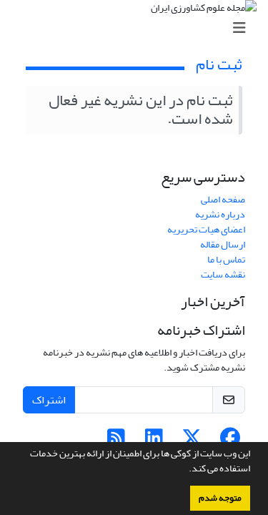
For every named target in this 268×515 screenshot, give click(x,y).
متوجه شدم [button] (220, 497)
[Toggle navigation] (138, 28)
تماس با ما (226, 259)
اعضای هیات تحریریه (206, 229)
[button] (185, 470)
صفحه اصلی (223, 199)
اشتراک (49, 400)
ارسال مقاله (222, 244)
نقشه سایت (223, 274)
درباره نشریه (220, 214)
